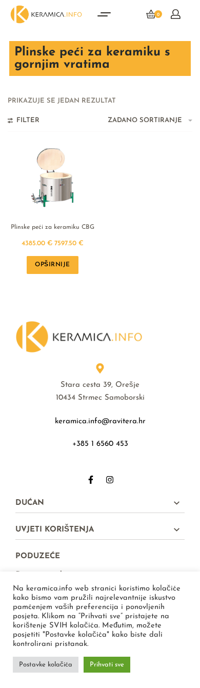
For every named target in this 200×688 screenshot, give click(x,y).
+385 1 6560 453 (100, 444)
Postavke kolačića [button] (45, 664)
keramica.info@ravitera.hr (100, 421)
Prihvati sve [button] (107, 664)
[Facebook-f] (91, 480)
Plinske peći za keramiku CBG (52, 227)
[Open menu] (104, 14)
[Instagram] (110, 480)
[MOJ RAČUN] (175, 14)
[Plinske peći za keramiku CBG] (53, 177)
